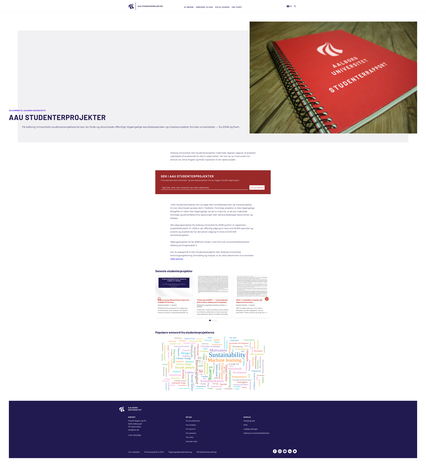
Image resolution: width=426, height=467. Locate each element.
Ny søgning (189, 7)
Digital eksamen (222, 7)
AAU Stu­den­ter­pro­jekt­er (150, 6)
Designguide (249, 421)
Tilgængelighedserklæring (180, 452)
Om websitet (134, 452)
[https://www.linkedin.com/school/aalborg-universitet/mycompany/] (290, 451)
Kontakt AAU (191, 441)
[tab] (210, 320)
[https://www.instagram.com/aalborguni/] (280, 451)
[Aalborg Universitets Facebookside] (275, 451)
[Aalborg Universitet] (131, 6)
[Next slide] (267, 299)
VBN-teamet (237, 7)
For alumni (190, 429)
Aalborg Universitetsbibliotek (256, 433)
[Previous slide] (159, 299)
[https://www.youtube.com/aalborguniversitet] (285, 451)
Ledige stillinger (251, 429)
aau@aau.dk (133, 430)
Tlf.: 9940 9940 (134, 427)
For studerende (193, 421)
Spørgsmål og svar (204, 7)
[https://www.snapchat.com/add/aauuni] (295, 451)
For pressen (191, 433)
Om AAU (189, 437)
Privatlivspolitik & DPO (154, 452)
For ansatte (191, 425)
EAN (245, 425)
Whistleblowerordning (206, 452)
